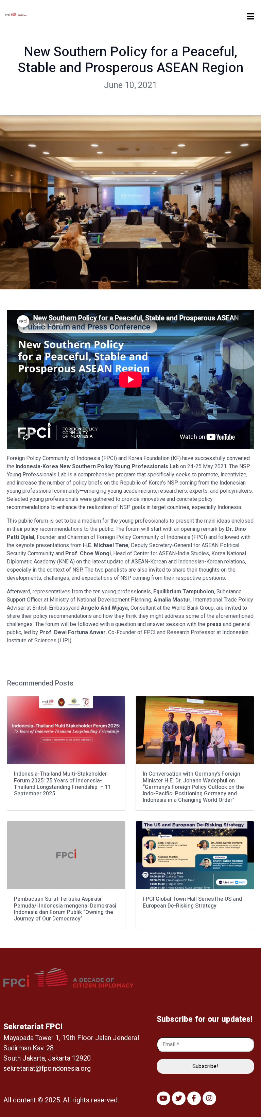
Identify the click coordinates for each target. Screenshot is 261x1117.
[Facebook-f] (194, 1098)
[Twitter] (179, 1098)
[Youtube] (163, 1098)
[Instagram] (209, 1098)
